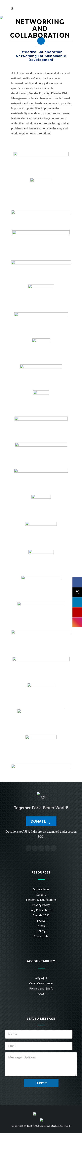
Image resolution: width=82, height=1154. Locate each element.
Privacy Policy (41, 905)
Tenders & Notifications (41, 900)
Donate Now (41, 889)
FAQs (41, 994)
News (41, 926)
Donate (39, 821)
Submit (41, 1082)
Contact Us (41, 936)
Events (41, 920)
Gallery (41, 931)
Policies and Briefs (41, 988)
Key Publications (41, 910)
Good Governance (41, 983)
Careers (41, 894)
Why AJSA (41, 978)
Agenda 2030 (41, 915)
